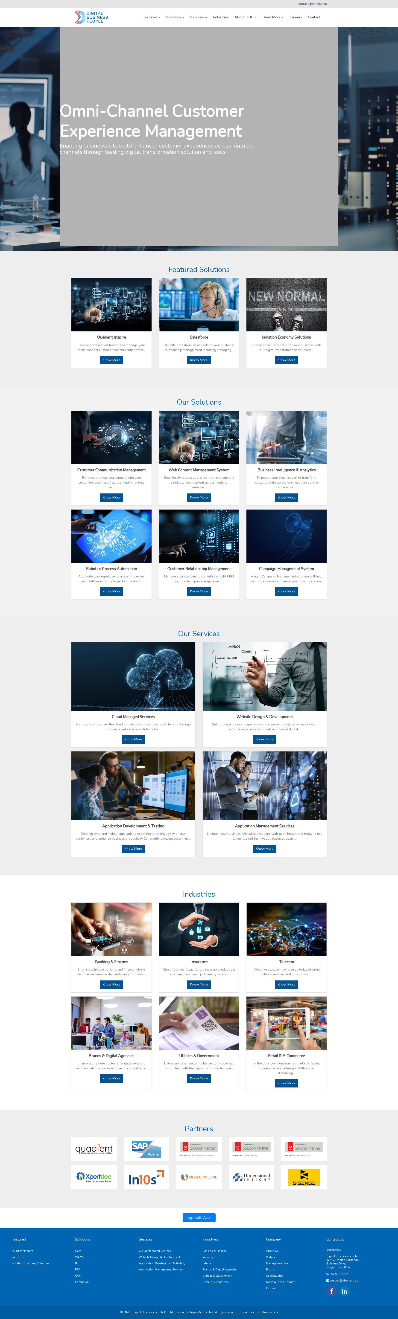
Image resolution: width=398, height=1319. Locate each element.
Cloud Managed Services (155, 1251)
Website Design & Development (159, 1257)
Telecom (207, 1263)
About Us (272, 1251)
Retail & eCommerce (215, 1282)
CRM (78, 1276)
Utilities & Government (216, 1276)
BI (76, 1263)
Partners (271, 1257)
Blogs (270, 1269)
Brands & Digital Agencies (219, 1269)
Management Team (278, 1263)
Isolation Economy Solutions (31, 1263)
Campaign (82, 1282)
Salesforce (18, 1257)
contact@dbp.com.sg (344, 1280)
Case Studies (274, 1276)
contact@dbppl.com (312, 4)
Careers (271, 1288)
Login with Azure (199, 1217)
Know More (111, 360)
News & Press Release (280, 1282)
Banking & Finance (214, 1251)
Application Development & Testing (162, 1263)
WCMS (79, 1257)
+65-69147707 (338, 1274)
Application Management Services (161, 1269)
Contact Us (333, 1250)
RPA (77, 1269)
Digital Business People (341, 1256)
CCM (78, 1251)
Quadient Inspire (22, 1251)
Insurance (208, 1257)
